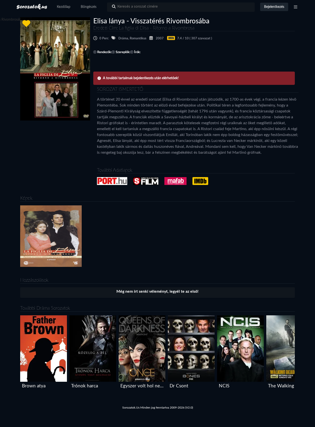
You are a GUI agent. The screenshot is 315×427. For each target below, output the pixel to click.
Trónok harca (84, 386)
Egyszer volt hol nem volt (143, 386)
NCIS (224, 386)
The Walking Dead (287, 386)
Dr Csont (179, 386)
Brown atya (34, 386)
